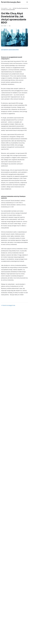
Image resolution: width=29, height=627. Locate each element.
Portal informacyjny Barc (11, 2)
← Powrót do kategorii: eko (8, 305)
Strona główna (4, 8)
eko (10, 8)
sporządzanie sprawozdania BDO (10, 49)
